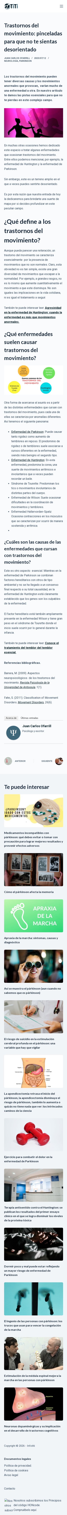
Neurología (11, 61)
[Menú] (61, 6)
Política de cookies (16, 1470)
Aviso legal (11, 1475)
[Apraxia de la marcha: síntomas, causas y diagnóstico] (33, 915)
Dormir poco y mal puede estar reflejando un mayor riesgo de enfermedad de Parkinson (31, 1270)
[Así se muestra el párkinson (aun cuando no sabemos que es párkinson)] (33, 966)
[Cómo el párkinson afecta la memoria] (33, 869)
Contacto (9, 1488)
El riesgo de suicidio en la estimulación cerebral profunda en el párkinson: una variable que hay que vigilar (29, 1043)
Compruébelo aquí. (25, 1510)
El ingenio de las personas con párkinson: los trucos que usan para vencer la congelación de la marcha (33, 1325)
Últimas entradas (29, 718)
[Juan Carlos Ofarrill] (13, 732)
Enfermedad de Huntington (27, 460)
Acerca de (11, 718)
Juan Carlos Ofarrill (36, 726)
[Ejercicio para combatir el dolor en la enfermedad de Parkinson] (33, 1134)
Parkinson (25, 61)
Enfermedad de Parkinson (27, 431)
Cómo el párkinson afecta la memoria (29, 891)
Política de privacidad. (18, 1465)
